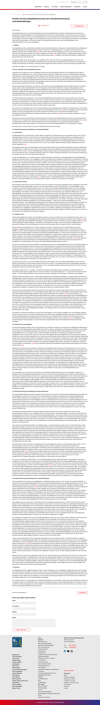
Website (14, 612)
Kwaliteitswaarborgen (65, 6)
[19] (33, 343)
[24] (27, 543)
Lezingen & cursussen (69, 680)
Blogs (65, 675)
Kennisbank (77, 6)
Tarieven (40, 689)
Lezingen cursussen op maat (71, 682)
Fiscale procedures (43, 662)
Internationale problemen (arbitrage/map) (48, 669)
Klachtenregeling (42, 688)
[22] (50, 464)
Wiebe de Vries (16, 667)
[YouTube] (68, 651)
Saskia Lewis (15, 658)
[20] (23, 345)
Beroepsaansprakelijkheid (44, 691)
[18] (71, 318)
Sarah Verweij (16, 675)
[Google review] (72, 651)
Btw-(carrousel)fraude (43, 647)
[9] (58, 113)
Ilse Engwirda (16, 664)
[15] (18, 229)
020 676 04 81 (72, 645)
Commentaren (67, 684)
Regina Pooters (16, 688)
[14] (82, 219)
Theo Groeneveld (16, 656)
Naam (14, 600)
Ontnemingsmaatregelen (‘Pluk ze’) (47, 673)
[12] (40, 177)
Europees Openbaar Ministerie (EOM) (47, 654)
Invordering (41, 671)
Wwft (39, 680)
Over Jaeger (55, 6)
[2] (38, 50)
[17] (66, 293)
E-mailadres (15, 606)
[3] (38, 51)
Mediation (40, 676)
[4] (69, 51)
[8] (63, 110)
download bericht (45, 25)
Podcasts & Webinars (69, 677)
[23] (36, 486)
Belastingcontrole (42, 641)
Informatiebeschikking (43, 665)
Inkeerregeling (41, 667)
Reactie (14, 617)
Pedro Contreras (16, 679)
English (57, 2)
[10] (84, 120)
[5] (55, 55)
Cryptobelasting (42, 682)
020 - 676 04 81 (65, 2)
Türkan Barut (15, 682)
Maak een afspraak (69, 670)
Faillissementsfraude (43, 656)
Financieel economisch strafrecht (46, 658)
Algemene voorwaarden (44, 697)
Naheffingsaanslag (42, 678)
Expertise (46, 6)
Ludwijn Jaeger (16, 660)
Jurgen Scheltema (17, 673)
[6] (48, 61)
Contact (85, 6)
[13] (56, 190)
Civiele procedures (43, 649)
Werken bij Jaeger (42, 686)
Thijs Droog (15, 666)
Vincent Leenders (17, 662)
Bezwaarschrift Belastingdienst (46, 645)
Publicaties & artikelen (69, 679)
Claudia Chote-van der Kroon (20, 680)
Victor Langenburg (17, 671)
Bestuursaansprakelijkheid (44, 643)
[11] (25, 144)
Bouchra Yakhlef (16, 684)
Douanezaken (41, 652)
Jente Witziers (16, 677)
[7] (69, 108)
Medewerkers (38, 6)
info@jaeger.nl (72, 647)
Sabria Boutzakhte (17, 686)
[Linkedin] (65, 651)
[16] (75, 238)
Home (39, 638)
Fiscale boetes (42, 660)
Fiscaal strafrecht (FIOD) (44, 664)
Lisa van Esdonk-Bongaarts (19, 669)
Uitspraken (66, 686)
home (13, 14)
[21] (26, 451)
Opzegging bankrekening (44, 675)
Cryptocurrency (42, 651)
